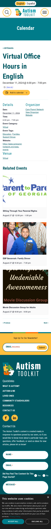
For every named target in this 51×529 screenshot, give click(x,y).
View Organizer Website (32, 113)
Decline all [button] (37, 521)
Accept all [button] (13, 521)
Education (7, 134)
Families (16, 134)
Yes (39, 475)
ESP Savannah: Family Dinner (16, 258)
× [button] (48, 497)
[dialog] (25, 511)
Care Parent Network (35, 109)
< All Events (8, 48)
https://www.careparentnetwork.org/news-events (12, 146)
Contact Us (9, 410)
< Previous (6, 323)
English (20, 3)
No (46, 475)
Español (31, 3)
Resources (8, 405)
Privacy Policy (15, 516)
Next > (46, 323)
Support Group (9, 137)
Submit (42, 347)
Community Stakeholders (16, 400)
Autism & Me (9, 391)
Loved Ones (8, 396)
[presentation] (24, 191)
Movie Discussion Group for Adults (19, 307)
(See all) (10, 87)
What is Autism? (11, 386)
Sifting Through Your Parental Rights (20, 210)
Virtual (5, 127)
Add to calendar (17, 93)
